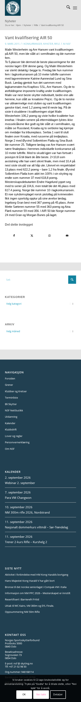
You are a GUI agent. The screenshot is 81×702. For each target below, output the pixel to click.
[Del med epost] (67, 236)
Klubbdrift (11, 429)
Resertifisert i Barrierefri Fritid (22, 599)
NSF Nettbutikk (14, 410)
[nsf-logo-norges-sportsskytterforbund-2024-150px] (35, 8)
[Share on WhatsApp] (49, 236)
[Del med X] (31, 236)
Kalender (10, 423)
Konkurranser (33, 43)
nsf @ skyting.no (23, 663)
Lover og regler (13, 436)
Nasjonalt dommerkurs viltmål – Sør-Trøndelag (36, 527)
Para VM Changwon (18, 498)
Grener (9, 385)
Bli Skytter (11, 404)
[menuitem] (66, 8)
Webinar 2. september (20, 483)
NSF (68, 43)
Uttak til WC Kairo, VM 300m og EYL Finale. (29, 605)
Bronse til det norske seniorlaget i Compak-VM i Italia (35, 587)
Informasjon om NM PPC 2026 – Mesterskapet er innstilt (37, 593)
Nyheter (10, 21)
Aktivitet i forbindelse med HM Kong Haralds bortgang (36, 574)
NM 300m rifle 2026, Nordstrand (27, 512)
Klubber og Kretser (16, 391)
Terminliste (11, 397)
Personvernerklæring (17, 442)
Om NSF (10, 449)
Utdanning (11, 416)
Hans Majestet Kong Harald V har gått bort (30, 580)
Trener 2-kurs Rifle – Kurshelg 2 (26, 542)
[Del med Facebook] (14, 236)
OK (24, 694)
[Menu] (75, 8)
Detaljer (58, 694)
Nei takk (41, 694)
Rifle (57, 43)
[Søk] (66, 8)
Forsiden (10, 378)
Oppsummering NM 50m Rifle (22, 612)
